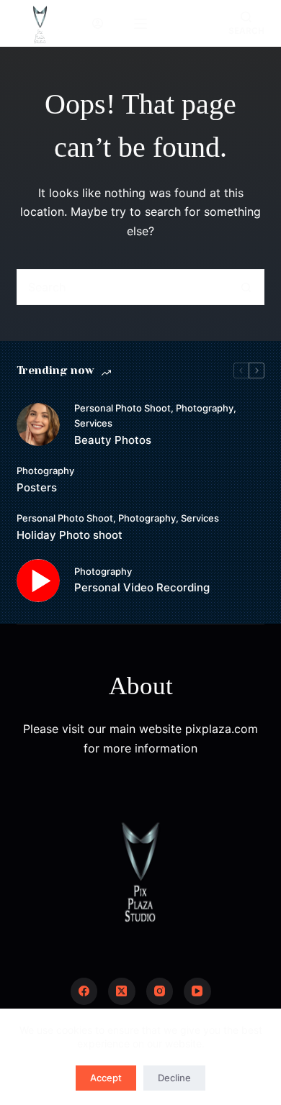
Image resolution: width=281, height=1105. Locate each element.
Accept (106, 1077)
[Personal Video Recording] (38, 580)
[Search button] (246, 287)
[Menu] (140, 23)
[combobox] (122, 287)
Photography (204, 408)
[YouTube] (197, 991)
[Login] (97, 23)
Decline (174, 1077)
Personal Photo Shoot (122, 408)
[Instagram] (160, 991)
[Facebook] (84, 991)
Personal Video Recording (142, 587)
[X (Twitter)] (121, 991)
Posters (37, 487)
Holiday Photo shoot (69, 535)
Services (93, 423)
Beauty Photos (112, 440)
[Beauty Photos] (38, 424)
